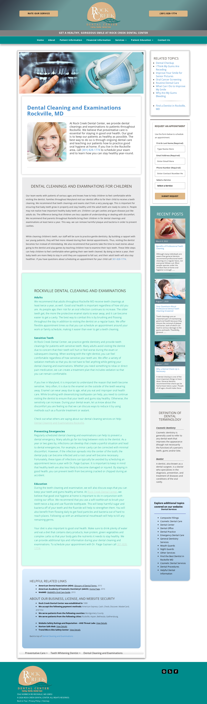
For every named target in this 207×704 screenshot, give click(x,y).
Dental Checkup (165, 63)
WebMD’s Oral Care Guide (58, 592)
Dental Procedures (169, 566)
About (51, 40)
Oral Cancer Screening (168, 79)
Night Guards (167, 549)
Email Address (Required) (168, 155)
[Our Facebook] (176, 671)
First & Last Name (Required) (169, 143)
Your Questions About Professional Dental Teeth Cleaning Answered (167, 308)
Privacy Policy (34, 701)
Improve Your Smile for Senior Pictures (169, 74)
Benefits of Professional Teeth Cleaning (169, 247)
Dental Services (169, 509)
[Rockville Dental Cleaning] (81, 73)
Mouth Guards (167, 545)
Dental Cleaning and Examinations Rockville (59, 423)
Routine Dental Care (167, 83)
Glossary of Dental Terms (85, 585)
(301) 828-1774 (168, 13)
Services (120, 40)
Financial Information (99, 40)
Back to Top (22, 701)
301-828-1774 (119, 259)
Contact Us (164, 40)
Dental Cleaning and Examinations (57, 636)
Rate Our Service (39, 13)
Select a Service (163, 180)
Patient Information (71, 40)
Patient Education (141, 40)
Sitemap (45, 701)
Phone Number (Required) (168, 167)
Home (40, 40)
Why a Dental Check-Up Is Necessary (167, 370)
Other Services (167, 552)
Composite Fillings (169, 517)
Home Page (94, 589)
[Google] (164, 671)
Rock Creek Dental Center (102, 492)
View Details (101, 623)
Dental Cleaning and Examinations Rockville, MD (74, 110)
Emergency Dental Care (172, 535)
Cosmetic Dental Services (173, 563)
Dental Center (167, 524)
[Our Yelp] (170, 671)
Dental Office (167, 528)
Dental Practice (168, 531)
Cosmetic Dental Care (171, 521)
